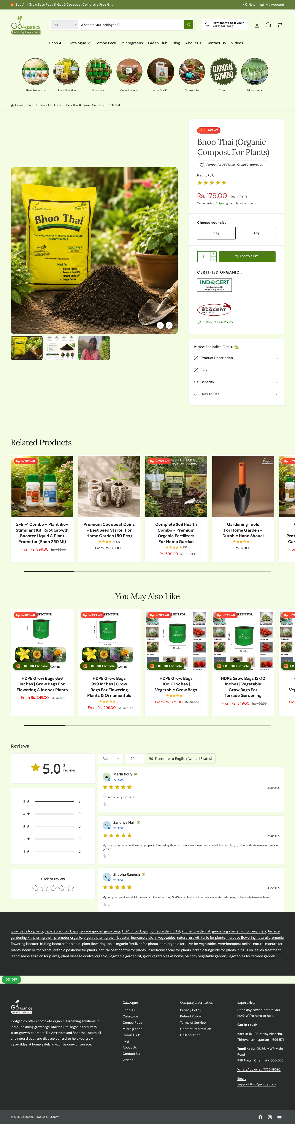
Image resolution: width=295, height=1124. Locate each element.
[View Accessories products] (192, 71)
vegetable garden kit (125, 956)
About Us (130, 1047)
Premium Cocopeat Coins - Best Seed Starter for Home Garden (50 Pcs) (109, 530)
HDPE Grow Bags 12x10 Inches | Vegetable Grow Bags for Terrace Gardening (243, 687)
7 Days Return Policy (217, 322)
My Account (275, 4)
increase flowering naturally (248, 937)
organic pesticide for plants (75, 950)
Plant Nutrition (67, 90)
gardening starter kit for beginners (239, 931)
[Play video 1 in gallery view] (94, 348)
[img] (212, 183)
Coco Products (129, 90)
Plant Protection (36, 90)
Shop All (129, 1010)
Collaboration (190, 1035)
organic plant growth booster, (107, 937)
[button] (279, 24)
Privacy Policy (190, 1010)
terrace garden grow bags (100, 931)
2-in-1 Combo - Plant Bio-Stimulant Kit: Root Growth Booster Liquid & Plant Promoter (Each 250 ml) (42, 533)
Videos (128, 1060)
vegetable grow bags (61, 931)
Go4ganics (27, 1117)
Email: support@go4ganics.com (256, 1081)
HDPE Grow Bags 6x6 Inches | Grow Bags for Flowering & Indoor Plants (42, 684)
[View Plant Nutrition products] (66, 71)
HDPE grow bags (135, 931)
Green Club (131, 1035)
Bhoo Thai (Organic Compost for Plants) (92, 105)
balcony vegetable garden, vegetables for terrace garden (230, 956)
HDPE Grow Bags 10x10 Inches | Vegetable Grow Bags (176, 684)
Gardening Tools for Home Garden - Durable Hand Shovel (243, 530)
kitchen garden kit (196, 931)
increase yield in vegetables (153, 937)
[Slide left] (160, 325)
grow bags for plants (27, 931)
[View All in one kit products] (160, 71)
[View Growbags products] (98, 71)
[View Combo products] (223, 71)
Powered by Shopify (46, 1117)
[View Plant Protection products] (35, 71)
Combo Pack (132, 1022)
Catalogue (77, 43)
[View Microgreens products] (254, 71)
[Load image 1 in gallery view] (27, 348)
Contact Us (131, 1054)
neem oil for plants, (37, 950)
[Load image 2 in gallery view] (60, 348)
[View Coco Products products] (129, 71)
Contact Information (195, 1029)
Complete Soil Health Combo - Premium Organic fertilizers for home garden (176, 533)
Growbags (98, 90)
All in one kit (160, 90)
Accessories (192, 90)
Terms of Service (193, 1022)
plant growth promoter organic (57, 937)
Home (19, 105)
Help (252, 4)
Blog (126, 1041)
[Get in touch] (268, 24)
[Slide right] (169, 325)
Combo (223, 90)
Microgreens (254, 90)
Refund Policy (190, 1016)
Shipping (222, 203)
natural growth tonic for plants (201, 937)
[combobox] (136, 24)
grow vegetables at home (163, 956)
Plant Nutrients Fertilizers (44, 105)
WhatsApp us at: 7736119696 (259, 1069)
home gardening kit (164, 931)
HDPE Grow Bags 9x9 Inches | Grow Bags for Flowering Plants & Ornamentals (109, 687)
